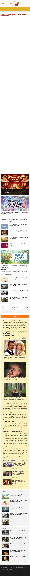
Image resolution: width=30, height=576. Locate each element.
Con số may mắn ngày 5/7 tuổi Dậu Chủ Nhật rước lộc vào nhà (18, 231)
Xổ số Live (5, 320)
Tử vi (6, 569)
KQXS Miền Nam (22, 567)
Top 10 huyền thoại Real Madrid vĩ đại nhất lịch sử (19, 531)
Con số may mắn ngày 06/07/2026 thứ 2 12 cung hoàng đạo (18, 225)
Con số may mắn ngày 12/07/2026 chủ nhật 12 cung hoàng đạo (14, 213)
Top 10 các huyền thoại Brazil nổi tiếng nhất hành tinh (18, 538)
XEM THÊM (15, 316)
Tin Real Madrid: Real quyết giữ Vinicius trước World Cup (17, 551)
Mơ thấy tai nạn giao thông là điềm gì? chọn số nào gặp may (18, 291)
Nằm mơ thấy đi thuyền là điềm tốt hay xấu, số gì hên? (18, 285)
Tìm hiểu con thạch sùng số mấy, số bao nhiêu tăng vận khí (19, 278)
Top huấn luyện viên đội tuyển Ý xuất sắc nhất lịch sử (18, 557)
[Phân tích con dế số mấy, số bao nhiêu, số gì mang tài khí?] (15, 257)
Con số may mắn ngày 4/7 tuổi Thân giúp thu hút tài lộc (19, 238)
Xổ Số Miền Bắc (5, 567)
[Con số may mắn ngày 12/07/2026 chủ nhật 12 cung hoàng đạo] (15, 203)
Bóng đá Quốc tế (13, 569)
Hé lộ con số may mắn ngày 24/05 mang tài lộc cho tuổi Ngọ (18, 244)
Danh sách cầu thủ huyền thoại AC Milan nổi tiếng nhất (18, 544)
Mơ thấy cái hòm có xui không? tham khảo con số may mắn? (18, 298)
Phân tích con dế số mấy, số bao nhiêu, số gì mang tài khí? (14, 266)
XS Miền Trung (13, 567)
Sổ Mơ (2, 569)
